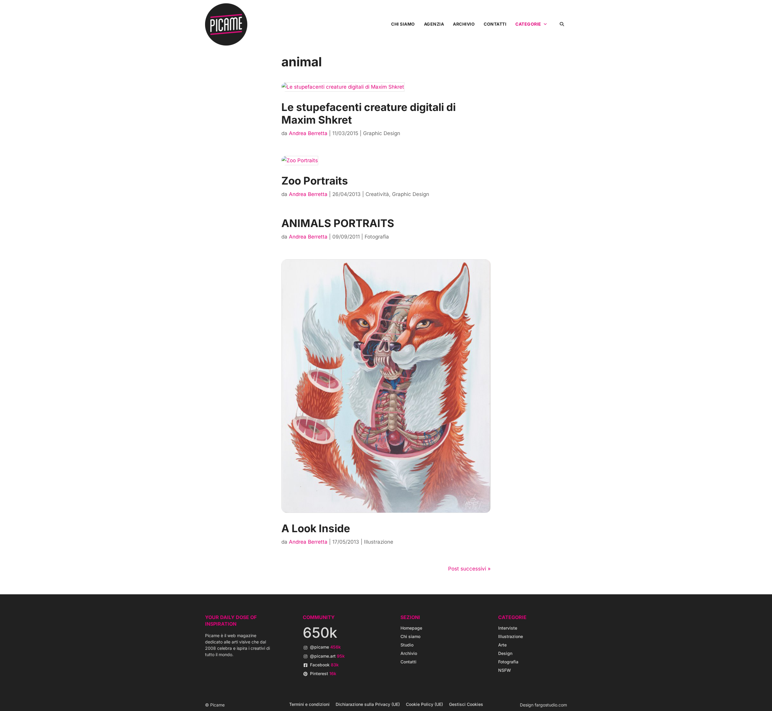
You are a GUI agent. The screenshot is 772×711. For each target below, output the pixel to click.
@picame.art (327, 656)
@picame (325, 646)
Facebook (324, 664)
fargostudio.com (551, 704)
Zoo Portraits (314, 180)
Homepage (411, 627)
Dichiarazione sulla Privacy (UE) (368, 704)
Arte (502, 644)
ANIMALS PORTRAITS (337, 223)
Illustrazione (378, 542)
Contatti (495, 24)
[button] (561, 24)
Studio (406, 644)
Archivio (464, 24)
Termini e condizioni (309, 704)
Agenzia (434, 24)
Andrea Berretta (308, 133)
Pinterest (323, 673)
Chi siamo (403, 24)
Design (505, 653)
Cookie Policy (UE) (424, 704)
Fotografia (377, 237)
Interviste (507, 627)
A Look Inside (315, 528)
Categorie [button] (528, 24)
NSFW (504, 670)
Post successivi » (469, 569)
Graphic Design (381, 133)
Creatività (377, 194)
